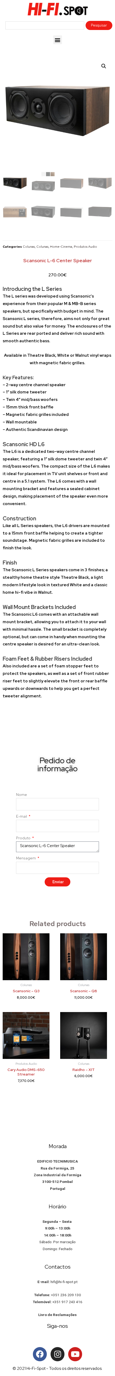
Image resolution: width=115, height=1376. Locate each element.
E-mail (22, 816)
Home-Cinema (61, 247)
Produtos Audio (85, 247)
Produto (23, 838)
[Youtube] (75, 1354)
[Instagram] (57, 1354)
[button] (57, 39)
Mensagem (26, 858)
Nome (21, 794)
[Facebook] (40, 1354)
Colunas (29, 247)
